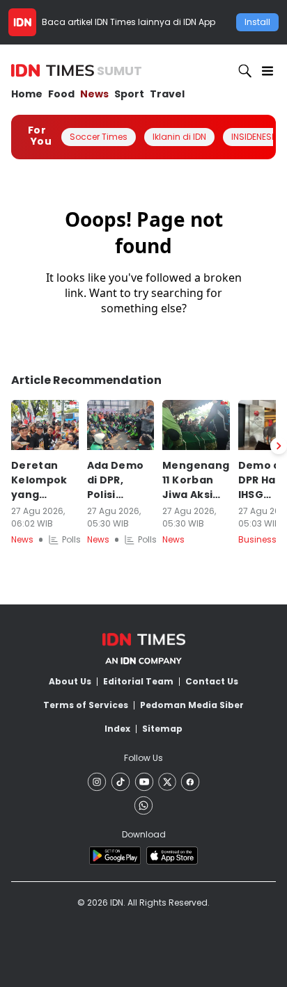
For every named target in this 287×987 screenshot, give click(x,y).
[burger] (267, 71)
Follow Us (143, 758)
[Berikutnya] (278, 446)
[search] (245, 71)
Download (144, 834)
